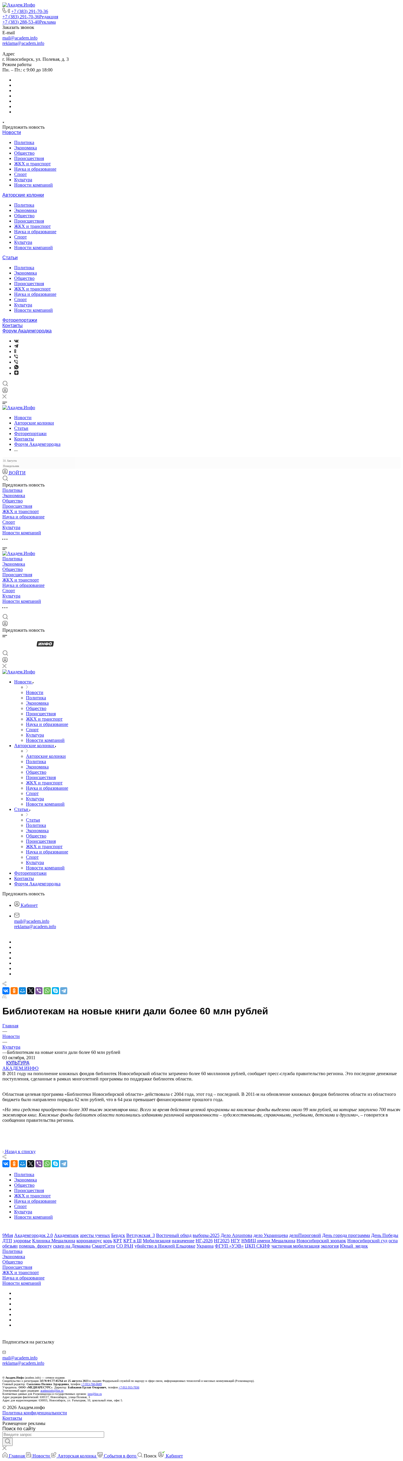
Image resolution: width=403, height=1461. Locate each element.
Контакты (12, 325)
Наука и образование (35, 169)
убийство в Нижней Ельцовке (165, 1245)
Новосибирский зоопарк (321, 1240)
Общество (24, 153)
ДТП (7, 1240)
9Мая (7, 1235)
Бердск (118, 1235)
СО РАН (124, 1245)
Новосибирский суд (367, 1240)
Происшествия (29, 158)
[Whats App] (16, 367)
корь (107, 1240)
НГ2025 (222, 1240)
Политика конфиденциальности (34, 1412)
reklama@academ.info (23, 43)
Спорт (20, 174)
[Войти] (5, 391)
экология (330, 1245)
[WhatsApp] (47, 990)
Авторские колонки (23, 194)
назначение (183, 1240)
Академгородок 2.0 (33, 1235)
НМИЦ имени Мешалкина (268, 1240)
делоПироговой (305, 1235)
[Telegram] (16, 346)
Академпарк (66, 1235)
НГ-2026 (204, 1240)
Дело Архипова (236, 1235)
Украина (205, 1245)
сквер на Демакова (72, 1245)
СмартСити (103, 1245)
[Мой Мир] (22, 990)
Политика (24, 142)
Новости (11, 132)
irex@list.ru (95, 1393)
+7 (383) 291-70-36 (29, 11)
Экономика (25, 147)
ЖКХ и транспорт (32, 163)
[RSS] (4, 996)
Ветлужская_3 (140, 1235)
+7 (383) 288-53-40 (29, 22)
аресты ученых (95, 1235)
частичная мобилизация (295, 1245)
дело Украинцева (270, 1235)
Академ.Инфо (20, 1068)
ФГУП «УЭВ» (229, 1245)
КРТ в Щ (132, 1240)
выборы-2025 (206, 1235)
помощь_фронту (35, 1245)
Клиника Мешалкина (53, 1240)
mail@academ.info (19, 37)
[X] (30, 990)
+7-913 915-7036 (129, 1387)
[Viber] (16, 356)
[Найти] (7, 1442)
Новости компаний (33, 184)
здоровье (22, 1240)
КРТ (117, 1240)
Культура (23, 179)
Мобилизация (157, 1240)
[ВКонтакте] (16, 340)
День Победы (384, 1235)
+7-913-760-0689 (91, 1384)
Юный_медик (354, 1245)
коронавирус (89, 1240)
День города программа (346, 1235)
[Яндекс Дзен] (16, 373)
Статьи (10, 257)
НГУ (235, 1240)
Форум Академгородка (27, 330)
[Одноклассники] (15, 351)
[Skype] (55, 990)
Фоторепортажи (19, 320)
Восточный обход (173, 1235)
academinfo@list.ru (51, 1390)
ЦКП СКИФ (257, 1245)
